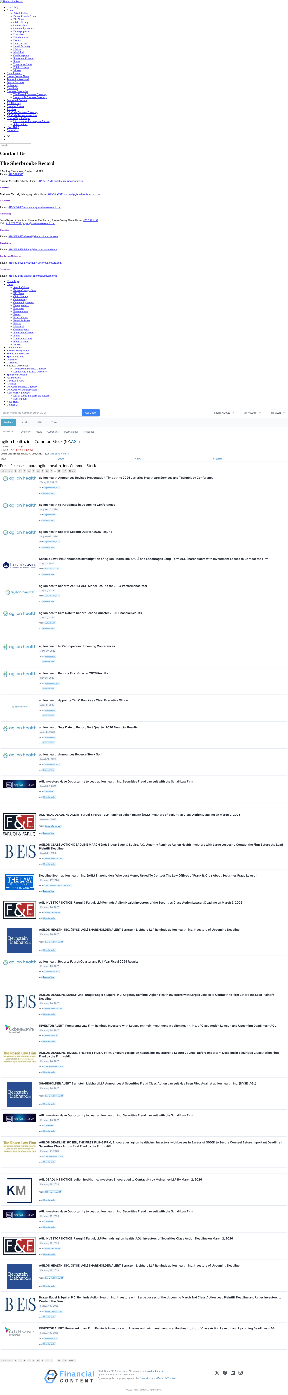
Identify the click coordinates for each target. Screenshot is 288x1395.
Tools (54, 422)
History (17, 49)
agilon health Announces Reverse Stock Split (70, 754)
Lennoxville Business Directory (30, 97)
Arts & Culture (21, 13)
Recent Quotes (222, 412)
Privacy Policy (146, 1378)
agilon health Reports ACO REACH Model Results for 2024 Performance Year (93, 586)
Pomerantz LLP (51, 1035)
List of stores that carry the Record (31, 121)
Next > (72, 471)
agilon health (50, 515)
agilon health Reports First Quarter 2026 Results (73, 673)
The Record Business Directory (29, 94)
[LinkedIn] (232, 1376)
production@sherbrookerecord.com (43, 262)
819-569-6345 (56, 194)
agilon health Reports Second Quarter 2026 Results (75, 531)
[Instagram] (240, 1376)
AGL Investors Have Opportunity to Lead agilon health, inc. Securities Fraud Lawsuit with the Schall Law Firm (116, 781)
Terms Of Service (167, 1378)
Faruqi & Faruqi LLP (52, 912)
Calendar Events (15, 106)
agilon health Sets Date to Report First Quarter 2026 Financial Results (88, 727)
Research (217, 458)
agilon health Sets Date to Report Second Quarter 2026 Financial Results (90, 613)
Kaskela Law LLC (51, 569)
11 (59, 471)
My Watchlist (250, 412)
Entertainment (20, 37)
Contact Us (12, 130)
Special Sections (15, 82)
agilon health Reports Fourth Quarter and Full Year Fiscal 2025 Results (88, 961)
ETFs (40, 422)
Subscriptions (20, 124)
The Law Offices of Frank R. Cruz (58, 885)
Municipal (18, 52)
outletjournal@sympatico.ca (68, 181)
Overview (25, 431)
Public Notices (21, 67)
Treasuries (88, 431)
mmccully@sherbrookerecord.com (82, 194)
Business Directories (17, 91)
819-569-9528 (16, 249)
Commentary (20, 25)
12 (65, 471)
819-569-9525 (16, 236)
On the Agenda (21, 55)
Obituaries (12, 85)
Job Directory (14, 103)
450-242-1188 (90, 220)
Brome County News (24, 16)
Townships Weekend (18, 79)
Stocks (25, 422)
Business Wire (48, 493)
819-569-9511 (46, 181)
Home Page (13, 7)
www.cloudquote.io (154, 1370)
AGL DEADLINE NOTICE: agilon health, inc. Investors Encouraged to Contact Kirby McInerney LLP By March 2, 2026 (120, 1179)
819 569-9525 (15, 174)
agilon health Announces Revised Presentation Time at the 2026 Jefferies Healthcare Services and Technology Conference (126, 477)
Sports (16, 61)
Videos (17, 70)
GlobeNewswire (49, 797)
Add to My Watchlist (59, 453)
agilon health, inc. (52, 488)
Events (16, 40)
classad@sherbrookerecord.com (41, 236)
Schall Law (49, 791)
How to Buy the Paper (18, 118)
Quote (61, 458)
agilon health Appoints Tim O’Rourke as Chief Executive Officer (84, 700)
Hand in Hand (20, 43)
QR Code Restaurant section (22, 115)
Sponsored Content (23, 58)
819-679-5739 (14, 223)
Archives (11, 109)
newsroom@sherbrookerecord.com (42, 207)
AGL (74, 441)
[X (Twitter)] (217, 1376)
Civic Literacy (20, 22)
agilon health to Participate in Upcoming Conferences (77, 504)
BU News (18, 19)
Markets (8, 422)
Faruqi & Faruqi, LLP (53, 826)
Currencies (53, 431)
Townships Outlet (22, 64)
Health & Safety (21, 46)
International (71, 431)
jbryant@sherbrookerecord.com (38, 223)
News (10, 10)
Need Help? (13, 127)
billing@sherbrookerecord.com (40, 249)
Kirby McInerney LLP (53, 1192)
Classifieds (12, 88)
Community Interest (23, 28)
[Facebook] (225, 1376)
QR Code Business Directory (22, 112)
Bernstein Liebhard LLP (54, 942)
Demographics (21, 31)
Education (18, 34)
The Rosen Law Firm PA (54, 1066)
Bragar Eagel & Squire (53, 858)
